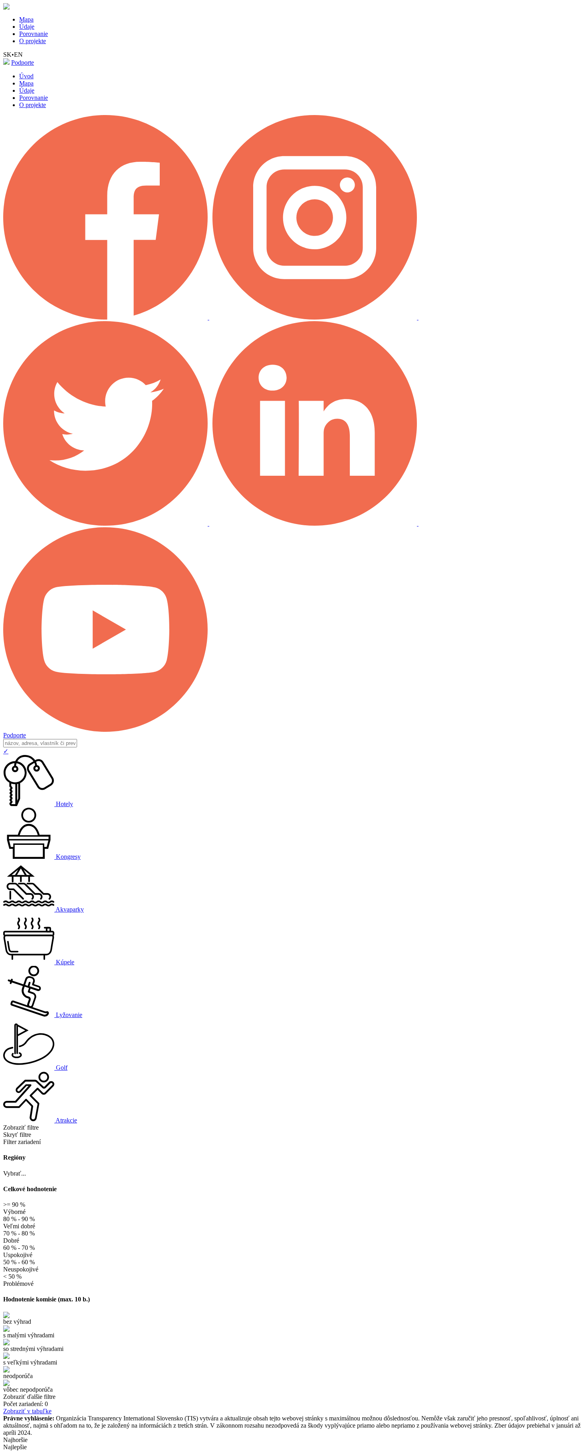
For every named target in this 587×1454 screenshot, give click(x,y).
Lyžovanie (69, 1014)
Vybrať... (14, 1173)
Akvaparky (70, 909)
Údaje (26, 26)
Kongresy (68, 856)
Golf (61, 1067)
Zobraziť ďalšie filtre (29, 1396)
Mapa (26, 19)
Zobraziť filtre (21, 1127)
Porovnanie (33, 33)
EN (18, 54)
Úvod (26, 76)
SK (7, 54)
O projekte (32, 41)
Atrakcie (66, 1120)
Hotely (64, 803)
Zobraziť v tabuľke (27, 1411)
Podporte (22, 62)
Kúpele (65, 962)
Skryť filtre (17, 1134)
